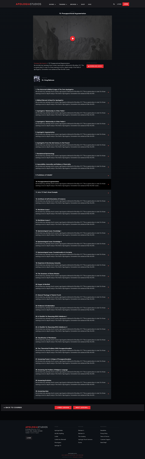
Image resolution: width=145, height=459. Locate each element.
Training (62, 4)
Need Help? (103, 442)
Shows (51, 4)
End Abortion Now (67, 455)
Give (89, 4)
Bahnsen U (81, 430)
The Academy (82, 436)
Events (80, 442)
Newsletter (103, 430)
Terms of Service (104, 436)
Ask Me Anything (59, 433)
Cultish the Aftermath (60, 439)
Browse (73, 4)
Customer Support (34, 432)
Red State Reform (78, 455)
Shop (83, 4)
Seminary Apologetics (40, 63)
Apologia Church (36, 429)
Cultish (56, 436)
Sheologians (58, 442)
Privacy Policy (103, 433)
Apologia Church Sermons (85, 439)
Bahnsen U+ (81, 433)
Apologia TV (58, 445)
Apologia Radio (59, 430)
